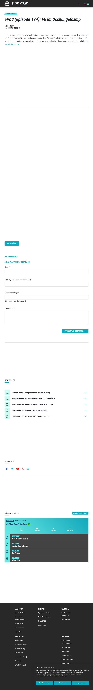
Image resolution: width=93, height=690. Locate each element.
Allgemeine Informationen (66, 641)
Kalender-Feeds (67, 659)
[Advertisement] (46, 87)
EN (84, 3)
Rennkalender (66, 655)
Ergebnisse (19, 653)
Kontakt (18, 632)
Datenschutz (19, 628)
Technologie (65, 647)
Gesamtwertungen (21, 657)
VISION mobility (44, 617)
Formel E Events (79, 513)
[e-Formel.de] (16, 3)
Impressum (19, 624)
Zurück (13, 243)
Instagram (22, 468)
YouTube (17, 468)
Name (9, 267)
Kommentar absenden (74, 331)
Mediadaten (65, 620)
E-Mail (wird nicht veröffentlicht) (18, 280)
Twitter (12, 468)
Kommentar (10, 308)
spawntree (42, 625)
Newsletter (28, 468)
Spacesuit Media (44, 613)
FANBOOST (65, 651)
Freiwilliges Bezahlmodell (20, 618)
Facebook (7, 468)
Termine (18, 661)
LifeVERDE (42, 621)
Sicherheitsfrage (12, 292)
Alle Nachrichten (21, 645)
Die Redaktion (20, 613)
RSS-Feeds (19, 640)
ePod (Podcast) (20, 665)
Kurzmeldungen (20, 649)
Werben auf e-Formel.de (66, 614)
